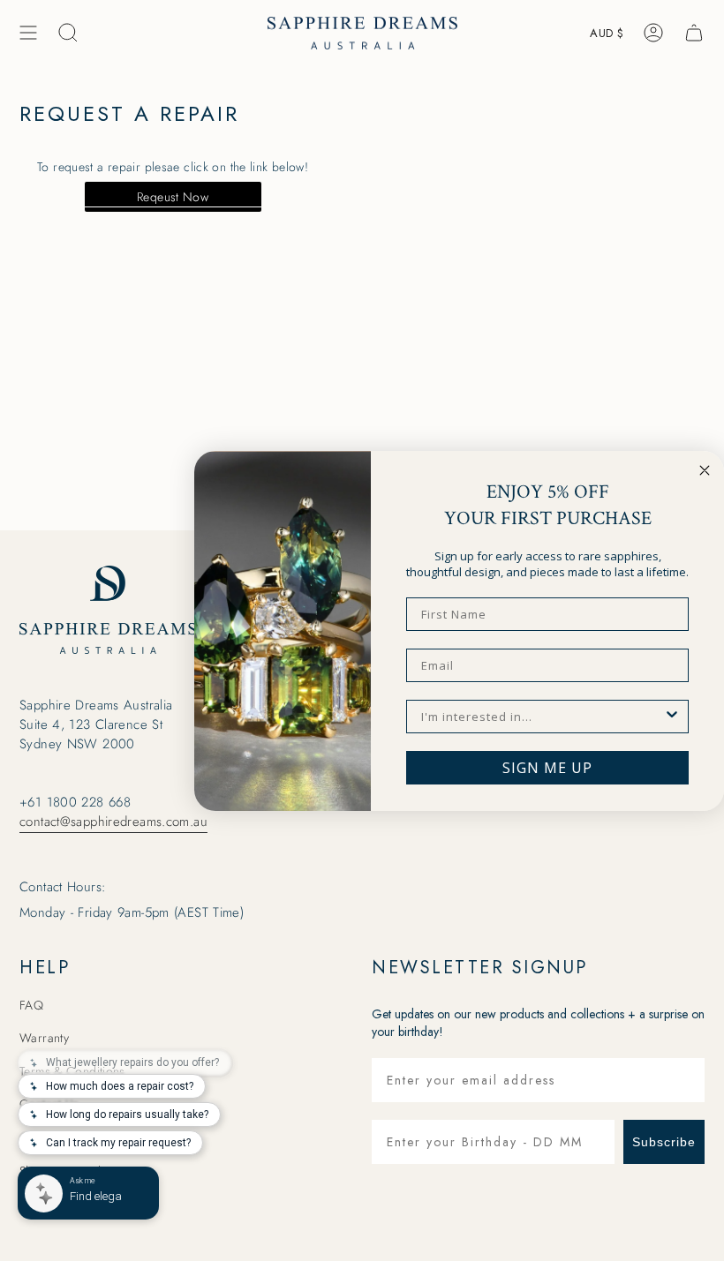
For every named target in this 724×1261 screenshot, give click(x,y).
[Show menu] (28, 32)
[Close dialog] (704, 470)
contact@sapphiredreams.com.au (113, 821)
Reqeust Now (172, 197)
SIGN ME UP (547, 767)
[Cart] (694, 32)
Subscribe (664, 1142)
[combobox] (542, 716)
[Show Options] (672, 716)
